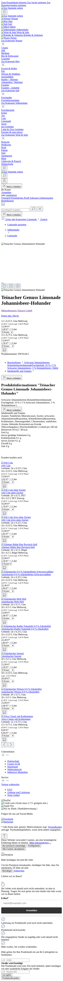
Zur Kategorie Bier (10, 61)
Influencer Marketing (17, 772)
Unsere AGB (13, 764)
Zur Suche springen (37, 2)
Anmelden (6, 192)
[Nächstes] (11, 744)
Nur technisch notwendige (13, 846)
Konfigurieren (34, 846)
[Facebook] (7, 819)
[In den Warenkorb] (4, 350)
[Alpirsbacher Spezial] (12, 653)
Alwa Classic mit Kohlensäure (16, 719)
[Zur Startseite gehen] (12, 8)
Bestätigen (7, 871)
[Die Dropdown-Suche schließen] (40, 209)
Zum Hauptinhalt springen (14, 2)
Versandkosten (55, 827)
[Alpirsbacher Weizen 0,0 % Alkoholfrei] (21, 689)
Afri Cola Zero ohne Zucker (14, 520)
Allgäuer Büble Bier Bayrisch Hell (18, 547)
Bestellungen (7, 200)
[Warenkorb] (3, 205)
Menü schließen (14, 187)
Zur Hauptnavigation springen (25, 4)
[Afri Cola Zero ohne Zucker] (16, 517)
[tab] (32, 365)
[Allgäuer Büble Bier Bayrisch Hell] (19, 544)
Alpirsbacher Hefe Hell (12, 601)
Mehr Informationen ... (40, 842)
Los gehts (6, 975)
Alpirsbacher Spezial (11, 656)
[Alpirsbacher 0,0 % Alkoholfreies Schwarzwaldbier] (27, 571)
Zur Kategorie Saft (10, 90)
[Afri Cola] (7, 462)
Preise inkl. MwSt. (10, 316)
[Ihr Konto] (4, 180)
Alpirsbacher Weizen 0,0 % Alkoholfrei (20, 692)
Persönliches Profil (20, 198)
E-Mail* (4, 898)
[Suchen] (4, 175)
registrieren (11, 195)
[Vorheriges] (4, 744)
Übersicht (6, 198)
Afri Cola (5, 465)
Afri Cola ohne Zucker (12, 492)
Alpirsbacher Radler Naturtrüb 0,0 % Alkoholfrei (24, 629)
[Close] (2, 852)
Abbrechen (19, 870)
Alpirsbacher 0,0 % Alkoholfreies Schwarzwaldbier (26, 574)
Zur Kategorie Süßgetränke (14, 103)
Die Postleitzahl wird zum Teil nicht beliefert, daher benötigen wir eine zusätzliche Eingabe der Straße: (31, 966)
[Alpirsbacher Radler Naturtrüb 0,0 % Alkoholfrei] (26, 626)
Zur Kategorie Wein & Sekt (14, 135)
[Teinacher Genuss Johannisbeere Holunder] (23, 244)
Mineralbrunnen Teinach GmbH (16, 310)
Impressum (12, 766)
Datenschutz (13, 761)
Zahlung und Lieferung (18, 792)
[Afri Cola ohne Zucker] (13, 490)
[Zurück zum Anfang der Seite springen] (4, 836)
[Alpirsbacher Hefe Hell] (13, 599)
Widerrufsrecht (14, 769)
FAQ (9, 789)
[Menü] (4, 12)
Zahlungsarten (46, 198)
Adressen (34, 198)
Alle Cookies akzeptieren (13, 849)
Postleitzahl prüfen (10, 978)
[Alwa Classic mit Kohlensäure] (17, 716)
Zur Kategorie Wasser (11, 40)
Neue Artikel (13, 795)
